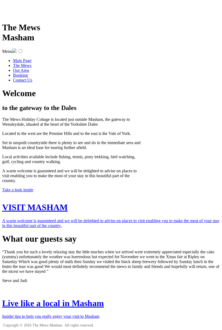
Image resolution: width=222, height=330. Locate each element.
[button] (20, 51)
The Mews (22, 65)
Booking (20, 75)
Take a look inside (17, 189)
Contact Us (22, 80)
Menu (7, 51)
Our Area (21, 70)
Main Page (22, 60)
